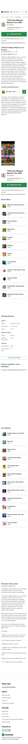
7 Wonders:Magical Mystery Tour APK (15, 22)
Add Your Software (6, 697)
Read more (15, 54)
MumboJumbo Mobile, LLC (9, 586)
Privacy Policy (5, 711)
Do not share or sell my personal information (12, 719)
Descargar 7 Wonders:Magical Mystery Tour (12, 370)
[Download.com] (5, 12)
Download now (15, 34)
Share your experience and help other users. (13, 43)
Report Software (15, 358)
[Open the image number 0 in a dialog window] (8, 153)
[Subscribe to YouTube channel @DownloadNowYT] (9, 730)
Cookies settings (6, 722)
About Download (6, 695)
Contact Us (4, 700)
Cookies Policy (5, 716)
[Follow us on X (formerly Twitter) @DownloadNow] (6, 730)
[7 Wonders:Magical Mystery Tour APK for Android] (3, 24)
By (14, 27)
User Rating (10, 29)
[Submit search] (11, 12)
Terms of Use (5, 714)
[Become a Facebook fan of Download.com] (3, 730)
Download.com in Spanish (8, 703)
